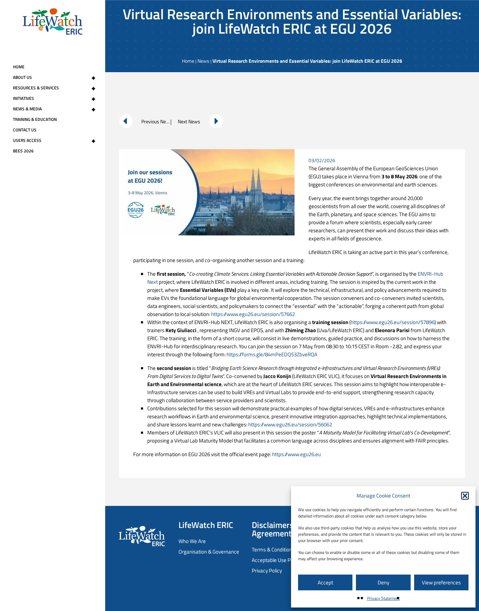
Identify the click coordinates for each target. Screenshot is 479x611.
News (203, 60)
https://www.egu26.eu (296, 454)
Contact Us (24, 129)
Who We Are (192, 541)
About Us (54, 77)
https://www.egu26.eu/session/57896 (392, 322)
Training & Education (35, 119)
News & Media (54, 109)
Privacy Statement (383, 598)
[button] (464, 495)
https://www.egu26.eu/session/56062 (290, 424)
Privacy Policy (267, 571)
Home (19, 66)
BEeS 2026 (23, 150)
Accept (325, 582)
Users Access (54, 140)
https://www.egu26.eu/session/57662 (253, 314)
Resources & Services (54, 88)
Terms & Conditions (273, 549)
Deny (383, 582)
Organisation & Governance (208, 552)
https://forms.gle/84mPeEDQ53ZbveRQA (272, 354)
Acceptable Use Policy (276, 560)
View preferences (441, 582)
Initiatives (54, 98)
